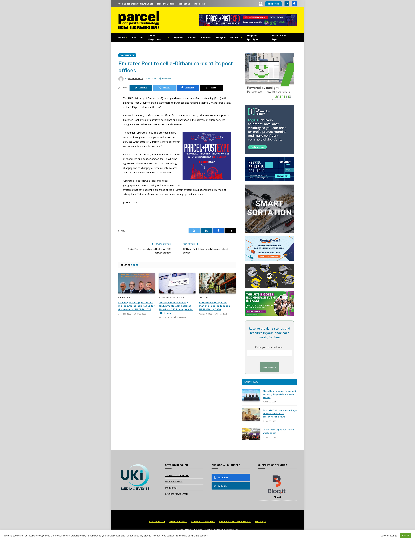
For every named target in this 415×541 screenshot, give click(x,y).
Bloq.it (277, 497)
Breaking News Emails (176, 493)
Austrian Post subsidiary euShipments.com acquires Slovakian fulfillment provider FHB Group (176, 307)
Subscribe (273, 3)
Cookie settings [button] (388, 535)
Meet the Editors (165, 3)
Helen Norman (135, 78)
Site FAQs (260, 521)
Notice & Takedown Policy (235, 521)
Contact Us (184, 3)
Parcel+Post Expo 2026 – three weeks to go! (278, 431)
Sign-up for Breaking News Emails (135, 3)
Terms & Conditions (203, 521)
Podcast (206, 37)
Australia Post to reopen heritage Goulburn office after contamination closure (280, 413)
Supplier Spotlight (252, 37)
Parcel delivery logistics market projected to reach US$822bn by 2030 (214, 306)
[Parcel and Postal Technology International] (138, 20)
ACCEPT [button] (405, 535)
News (121, 37)
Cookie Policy (157, 521)
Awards (234, 37)
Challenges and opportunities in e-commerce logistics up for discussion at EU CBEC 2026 (136, 306)
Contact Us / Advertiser (177, 475)
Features (137, 37)
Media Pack (200, 3)
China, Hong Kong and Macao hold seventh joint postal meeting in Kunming (279, 394)
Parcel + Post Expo (280, 37)
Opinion (178, 37)
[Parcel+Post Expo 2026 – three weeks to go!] (251, 434)
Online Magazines (154, 37)
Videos (192, 37)
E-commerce (127, 55)
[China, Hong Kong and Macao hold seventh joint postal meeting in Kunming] (251, 395)
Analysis (220, 37)
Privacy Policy (178, 521)
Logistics (204, 297)
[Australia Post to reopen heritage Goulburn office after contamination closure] (251, 414)
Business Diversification (171, 297)
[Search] (260, 3)
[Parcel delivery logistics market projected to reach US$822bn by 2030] (217, 283)
